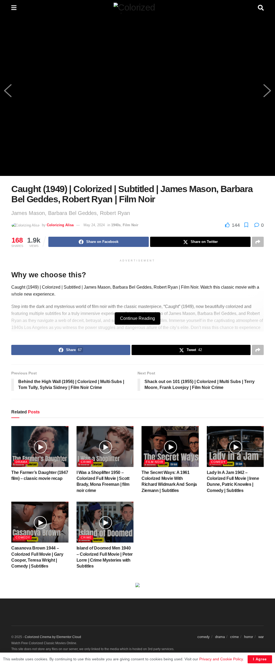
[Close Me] (214, 262)
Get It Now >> (108, 369)
